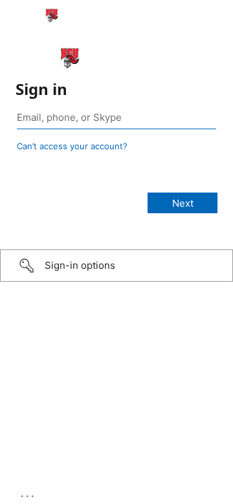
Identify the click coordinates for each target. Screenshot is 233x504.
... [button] (28, 493)
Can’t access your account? (72, 146)
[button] (116, 265)
